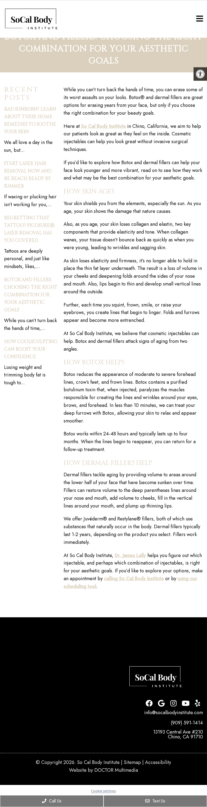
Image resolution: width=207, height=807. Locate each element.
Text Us (158, 801)
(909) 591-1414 (187, 722)
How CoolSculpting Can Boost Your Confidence (31, 349)
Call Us (54, 801)
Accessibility (158, 762)
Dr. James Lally (130, 555)
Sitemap (132, 762)
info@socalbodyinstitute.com (173, 712)
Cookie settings (103, 790)
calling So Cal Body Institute (134, 578)
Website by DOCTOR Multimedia (103, 770)
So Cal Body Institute (103, 126)
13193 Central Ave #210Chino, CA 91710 (178, 734)
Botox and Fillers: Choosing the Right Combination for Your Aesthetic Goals (30, 295)
